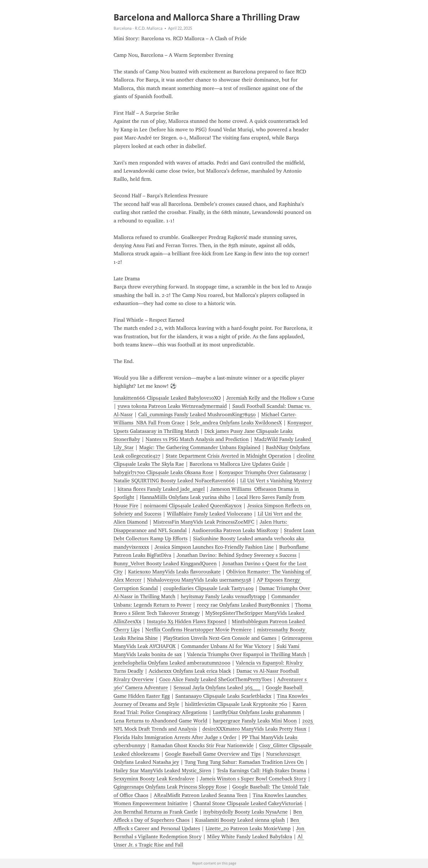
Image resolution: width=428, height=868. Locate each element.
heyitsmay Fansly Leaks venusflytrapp (223, 596)
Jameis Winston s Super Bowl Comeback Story (253, 778)
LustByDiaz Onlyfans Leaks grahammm (257, 712)
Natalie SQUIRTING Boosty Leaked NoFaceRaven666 (174, 480)
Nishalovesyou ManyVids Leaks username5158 (199, 580)
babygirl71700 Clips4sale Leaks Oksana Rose (163, 472)
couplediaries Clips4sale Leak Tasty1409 (208, 588)
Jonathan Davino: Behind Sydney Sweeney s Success (236, 555)
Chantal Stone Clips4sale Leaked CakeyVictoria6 (248, 803)
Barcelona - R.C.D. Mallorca (138, 28)
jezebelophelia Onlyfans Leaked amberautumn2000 (172, 663)
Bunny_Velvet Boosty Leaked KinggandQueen (165, 563)
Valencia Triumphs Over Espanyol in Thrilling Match (246, 654)
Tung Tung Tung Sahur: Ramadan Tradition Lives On (244, 762)
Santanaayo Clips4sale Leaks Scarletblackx (223, 696)
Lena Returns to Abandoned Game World (160, 721)
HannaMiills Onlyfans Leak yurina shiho (185, 497)
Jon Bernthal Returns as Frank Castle (156, 812)
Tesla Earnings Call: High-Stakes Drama (261, 770)
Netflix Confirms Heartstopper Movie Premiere (198, 629)
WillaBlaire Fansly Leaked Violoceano (209, 514)
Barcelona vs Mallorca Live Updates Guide (237, 464)
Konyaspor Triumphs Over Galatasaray (263, 472)
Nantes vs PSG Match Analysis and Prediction (197, 439)
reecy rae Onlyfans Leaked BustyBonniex (243, 605)
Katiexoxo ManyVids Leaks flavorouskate (174, 571)
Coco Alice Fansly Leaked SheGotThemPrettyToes (215, 679)
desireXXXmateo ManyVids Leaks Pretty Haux (254, 729)
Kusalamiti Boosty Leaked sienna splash (240, 820)
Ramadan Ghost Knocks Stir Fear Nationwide (202, 745)
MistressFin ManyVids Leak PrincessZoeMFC (203, 522)
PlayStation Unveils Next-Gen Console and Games (219, 638)
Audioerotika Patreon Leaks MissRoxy (235, 530)
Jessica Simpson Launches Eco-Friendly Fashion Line (214, 547)
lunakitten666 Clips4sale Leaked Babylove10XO (167, 398)
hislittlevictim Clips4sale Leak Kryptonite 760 (236, 704)
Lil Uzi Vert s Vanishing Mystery (276, 480)
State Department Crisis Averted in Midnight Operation (228, 456)
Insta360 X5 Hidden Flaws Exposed (186, 621)
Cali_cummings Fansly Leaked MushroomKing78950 (197, 414)
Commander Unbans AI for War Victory (226, 646)
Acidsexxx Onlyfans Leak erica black (190, 671)
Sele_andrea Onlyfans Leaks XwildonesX (236, 422)
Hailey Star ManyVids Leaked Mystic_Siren (162, 770)
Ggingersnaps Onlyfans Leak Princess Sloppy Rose (170, 787)
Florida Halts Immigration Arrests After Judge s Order (175, 737)
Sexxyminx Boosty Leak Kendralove (154, 778)
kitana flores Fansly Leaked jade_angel (161, 489)
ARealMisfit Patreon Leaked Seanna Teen (200, 795)
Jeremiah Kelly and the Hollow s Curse (270, 398)
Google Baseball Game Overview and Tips (213, 754)
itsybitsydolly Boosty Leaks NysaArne (245, 812)
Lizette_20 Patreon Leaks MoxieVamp (248, 828)
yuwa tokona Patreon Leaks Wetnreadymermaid (172, 406)
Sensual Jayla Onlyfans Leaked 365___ (217, 687)
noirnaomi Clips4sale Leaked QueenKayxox (193, 505)
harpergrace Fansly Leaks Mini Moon (255, 721)
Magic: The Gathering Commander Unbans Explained (199, 447)
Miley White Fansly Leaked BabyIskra (249, 836)
